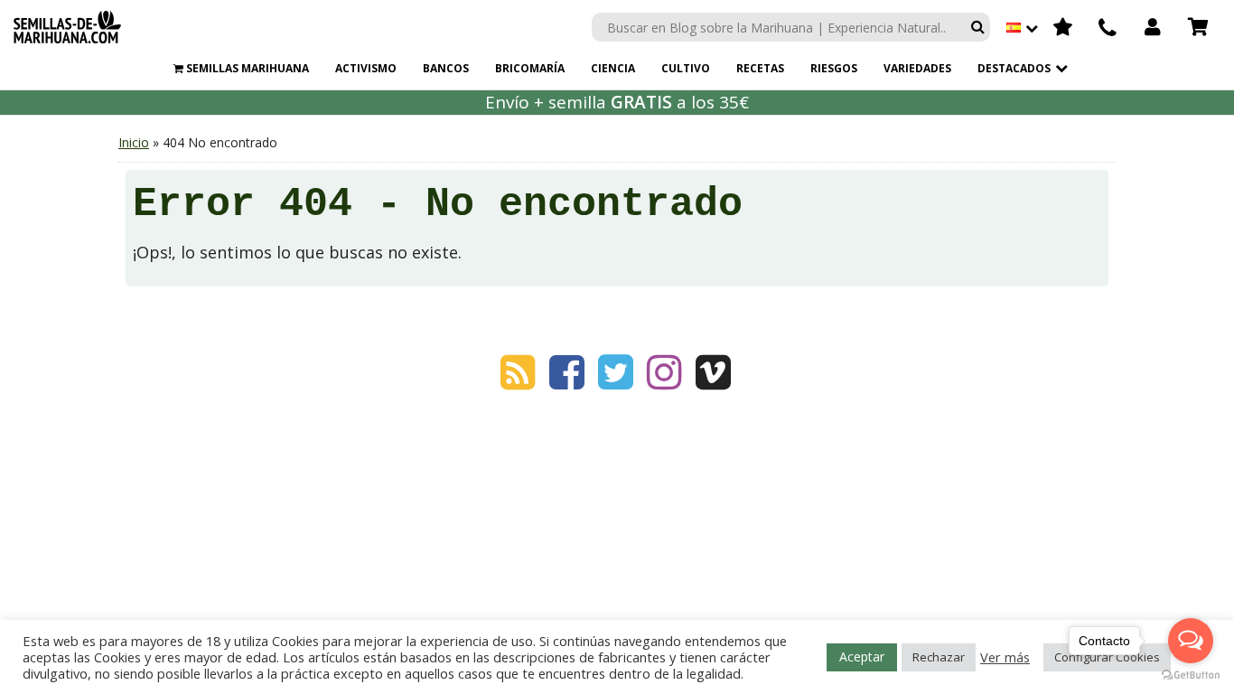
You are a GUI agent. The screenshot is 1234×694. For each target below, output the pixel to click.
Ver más (1005, 657)
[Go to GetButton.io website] (1191, 675)
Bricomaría (530, 68)
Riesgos (833, 68)
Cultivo (685, 68)
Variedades (917, 68)
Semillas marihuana (246, 68)
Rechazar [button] (938, 657)
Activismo (366, 68)
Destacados (1014, 68)
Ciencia (613, 68)
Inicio (133, 142)
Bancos (446, 68)
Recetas (760, 68)
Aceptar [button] (861, 656)
